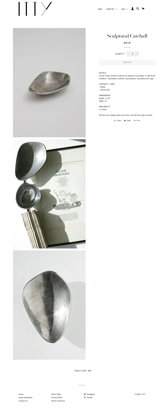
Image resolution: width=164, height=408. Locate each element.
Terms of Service (58, 401)
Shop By (110, 9)
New (100, 9)
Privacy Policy (56, 397)
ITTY (143, 394)
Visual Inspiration (25, 397)
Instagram (90, 394)
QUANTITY (119, 54)
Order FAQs (56, 394)
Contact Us (23, 401)
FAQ (123, 9)
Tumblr (89, 397)
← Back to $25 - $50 (82, 371)
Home (21, 394)
